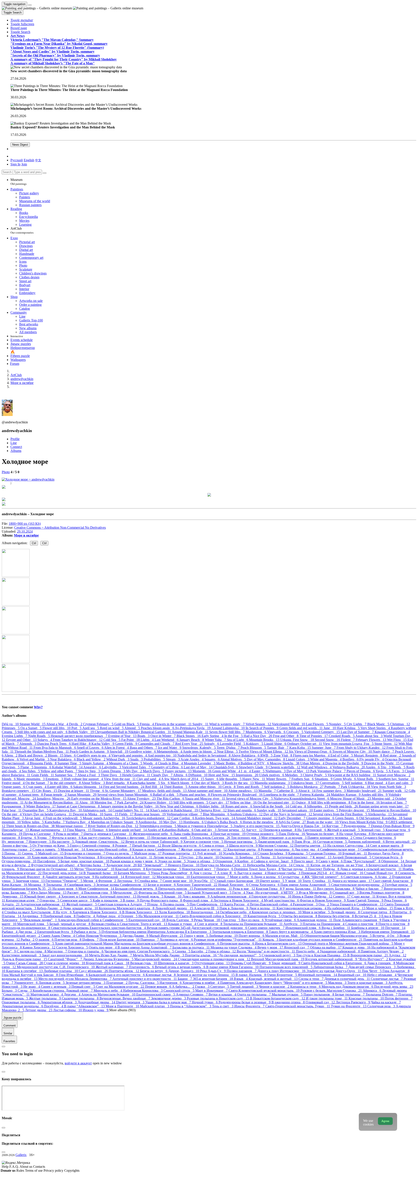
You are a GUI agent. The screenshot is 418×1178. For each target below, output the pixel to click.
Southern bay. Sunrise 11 (396, 779)
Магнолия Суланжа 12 (276, 845)
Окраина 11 (229, 857)
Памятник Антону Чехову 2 (382, 951)
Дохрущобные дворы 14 (97, 1002)
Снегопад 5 (220, 986)
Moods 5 (398, 767)
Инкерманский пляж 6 (303, 928)
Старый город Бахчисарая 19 (237, 881)
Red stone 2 (392, 755)
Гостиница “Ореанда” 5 (64, 881)
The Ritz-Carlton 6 (171, 798)
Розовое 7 (123, 845)
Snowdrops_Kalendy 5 (199, 747)
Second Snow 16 (328, 740)
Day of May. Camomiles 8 (266, 759)
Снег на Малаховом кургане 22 (120, 986)
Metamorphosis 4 (170, 751)
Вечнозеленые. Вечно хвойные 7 (125, 998)
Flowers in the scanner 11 (173, 724)
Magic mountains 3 (31, 779)
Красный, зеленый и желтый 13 (273, 979)
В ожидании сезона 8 (288, 1002)
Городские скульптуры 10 (271, 896)
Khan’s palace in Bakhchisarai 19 (174, 810)
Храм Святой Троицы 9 (365, 900)
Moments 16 (202, 771)
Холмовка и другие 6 (177, 939)
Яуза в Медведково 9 (315, 892)
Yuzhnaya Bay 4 (78, 822)
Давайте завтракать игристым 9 (70, 877)
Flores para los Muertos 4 (311, 755)
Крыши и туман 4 (182, 924)
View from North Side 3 (388, 787)
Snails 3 (137, 759)
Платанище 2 (117, 982)
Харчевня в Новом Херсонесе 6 (97, 912)
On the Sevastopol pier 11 (277, 802)
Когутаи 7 (335, 826)
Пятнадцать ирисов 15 (176, 888)
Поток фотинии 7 (399, 998)
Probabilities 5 (155, 759)
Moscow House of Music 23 (351, 798)
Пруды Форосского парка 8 (161, 900)
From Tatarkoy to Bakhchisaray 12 (78, 740)
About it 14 (307, 791)
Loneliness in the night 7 (281, 794)
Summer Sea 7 (66, 775)
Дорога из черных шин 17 (352, 881)
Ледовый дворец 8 (346, 912)
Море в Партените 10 (123, 1006)
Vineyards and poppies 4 (129, 755)
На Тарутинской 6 (312, 830)
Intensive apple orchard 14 (128, 830)
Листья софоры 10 (68, 1010)
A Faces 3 (396, 771)
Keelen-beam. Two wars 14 (215, 818)
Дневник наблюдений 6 (367, 841)
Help (5, 1166)
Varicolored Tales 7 (136, 767)
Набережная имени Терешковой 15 (388, 932)
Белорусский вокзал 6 (386, 865)
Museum (18, 181)
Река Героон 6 (395, 900)
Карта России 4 (237, 904)
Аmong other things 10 (205, 787)
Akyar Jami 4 (35, 818)
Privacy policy (54, 1170)
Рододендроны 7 (357, 826)
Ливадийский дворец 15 (174, 908)
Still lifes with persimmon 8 (331, 802)
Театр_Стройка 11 (317, 881)
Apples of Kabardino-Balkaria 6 (170, 830)
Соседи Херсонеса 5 (72, 947)
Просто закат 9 (306, 861)
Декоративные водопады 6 (23, 1006)
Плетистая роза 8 (68, 939)
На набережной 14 (110, 877)
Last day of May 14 (198, 767)
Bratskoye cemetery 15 (19, 791)
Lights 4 (148, 740)
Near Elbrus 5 (228, 751)
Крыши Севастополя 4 (392, 732)
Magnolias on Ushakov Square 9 (114, 822)
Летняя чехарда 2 (167, 857)
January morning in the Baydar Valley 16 (130, 806)
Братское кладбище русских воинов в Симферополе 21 (321, 939)
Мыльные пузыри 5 (287, 994)
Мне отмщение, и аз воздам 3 (284, 838)
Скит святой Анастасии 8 (393, 881)
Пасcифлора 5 (49, 861)
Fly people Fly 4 (372, 759)
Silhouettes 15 (318, 806)
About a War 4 (57, 724)
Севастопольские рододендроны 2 (358, 885)
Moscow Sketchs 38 (285, 763)
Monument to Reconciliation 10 (393, 810)
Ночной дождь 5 (150, 896)
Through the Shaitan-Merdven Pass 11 (42, 751)
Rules (20, 1170)
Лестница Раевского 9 (353, 1002)
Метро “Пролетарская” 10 (94, 869)
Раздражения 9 (14, 806)
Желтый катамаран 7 (112, 967)
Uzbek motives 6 (272, 775)
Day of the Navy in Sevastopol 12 (288, 814)
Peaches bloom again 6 (158, 728)
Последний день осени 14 (62, 873)
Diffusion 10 (198, 775)
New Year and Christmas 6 (179, 806)
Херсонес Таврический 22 (197, 885)
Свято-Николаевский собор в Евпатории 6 (334, 963)
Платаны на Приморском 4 (324, 924)
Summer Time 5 (69, 763)
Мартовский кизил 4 (47, 994)
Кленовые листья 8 (161, 975)
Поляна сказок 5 (176, 904)
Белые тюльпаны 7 (350, 994)
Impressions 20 (247, 775)
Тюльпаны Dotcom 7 (382, 994)
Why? (38, 707)
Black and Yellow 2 (91, 759)
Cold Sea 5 (112, 740)
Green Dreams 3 (113, 771)
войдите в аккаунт (78, 1063)
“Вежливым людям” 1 (40, 920)
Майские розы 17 (148, 853)
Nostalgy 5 (338, 724)
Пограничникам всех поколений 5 (286, 967)
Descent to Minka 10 (88, 814)
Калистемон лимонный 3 (22, 955)
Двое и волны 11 (262, 908)
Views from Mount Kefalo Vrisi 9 (363, 822)
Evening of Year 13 (122, 736)
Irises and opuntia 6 (242, 810)
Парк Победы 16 (292, 834)
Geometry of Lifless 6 (167, 767)
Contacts (39, 1166)
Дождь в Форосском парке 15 (25, 959)
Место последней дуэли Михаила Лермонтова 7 (75, 979)
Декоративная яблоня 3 (59, 1002)
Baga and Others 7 (144, 747)
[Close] (44, 173)
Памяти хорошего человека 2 (330, 838)
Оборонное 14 (393, 861)
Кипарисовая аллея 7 (23, 900)
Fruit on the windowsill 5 (64, 818)
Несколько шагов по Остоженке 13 (47, 869)
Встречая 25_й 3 (368, 916)
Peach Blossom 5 (254, 747)
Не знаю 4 (32, 986)
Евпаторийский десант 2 (21, 935)
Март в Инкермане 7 (212, 990)
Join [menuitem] (24, 164)
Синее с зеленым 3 (56, 986)
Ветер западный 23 (401, 841)
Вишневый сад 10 (352, 975)
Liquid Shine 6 (275, 744)
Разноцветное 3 (306, 904)
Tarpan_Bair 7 (278, 747)
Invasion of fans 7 (394, 802)
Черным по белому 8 (322, 834)
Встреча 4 (381, 935)
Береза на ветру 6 (154, 971)
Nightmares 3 (276, 771)
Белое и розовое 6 (162, 885)
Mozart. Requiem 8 (368, 755)
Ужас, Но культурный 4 (264, 892)
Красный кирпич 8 (130, 869)
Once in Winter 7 (163, 736)
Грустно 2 (190, 857)
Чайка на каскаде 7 (386, 1002)
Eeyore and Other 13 (21, 740)
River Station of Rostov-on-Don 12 (113, 826)
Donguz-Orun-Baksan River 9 (393, 826)
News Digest (20, 144)
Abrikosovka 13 (380, 814)
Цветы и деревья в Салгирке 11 (108, 834)
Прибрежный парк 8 (59, 916)
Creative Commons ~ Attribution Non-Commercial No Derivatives (60, 527)
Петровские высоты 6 (237, 943)
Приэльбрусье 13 (16, 830)
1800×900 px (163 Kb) (25, 523)
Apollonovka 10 (150, 822)
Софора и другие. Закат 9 (274, 861)
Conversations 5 (332, 783)
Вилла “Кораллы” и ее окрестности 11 (266, 951)
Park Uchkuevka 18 (356, 787)
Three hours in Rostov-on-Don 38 (31, 826)
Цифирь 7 (90, 939)
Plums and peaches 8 (195, 794)
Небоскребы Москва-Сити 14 (270, 865)
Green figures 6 (347, 818)
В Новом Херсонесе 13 (140, 912)
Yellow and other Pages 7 (59, 771)
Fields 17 (126, 814)
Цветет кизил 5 (272, 881)
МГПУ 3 (291, 892)
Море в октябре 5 (316, 912)
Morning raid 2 (383, 798)
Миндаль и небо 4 (108, 990)
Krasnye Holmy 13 (158, 802)
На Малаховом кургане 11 (159, 916)
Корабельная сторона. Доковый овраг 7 (63, 990)
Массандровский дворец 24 (156, 959)
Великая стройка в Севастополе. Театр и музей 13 (129, 924)
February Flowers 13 (371, 740)
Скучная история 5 (332, 841)
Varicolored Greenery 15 (322, 732)
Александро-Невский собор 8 (109, 849)
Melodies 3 (294, 775)
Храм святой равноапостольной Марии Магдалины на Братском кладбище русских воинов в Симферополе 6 (137, 943)
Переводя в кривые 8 (280, 830)
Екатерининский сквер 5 (156, 994)
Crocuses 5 (295, 732)
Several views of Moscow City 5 (250, 798)
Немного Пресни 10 (184, 865)
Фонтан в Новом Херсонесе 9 (323, 900)
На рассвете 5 (63, 841)
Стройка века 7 (150, 881)
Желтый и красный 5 (344, 830)
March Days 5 (154, 771)
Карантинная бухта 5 (264, 916)
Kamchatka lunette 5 (145, 783)
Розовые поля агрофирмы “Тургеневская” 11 (228, 939)
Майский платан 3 (155, 1006)
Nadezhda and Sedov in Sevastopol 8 (204, 755)
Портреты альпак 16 (201, 955)
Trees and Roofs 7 (250, 787)
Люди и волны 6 (267, 877)
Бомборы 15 (249, 857)
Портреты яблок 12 (124, 971)
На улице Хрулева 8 (355, 834)
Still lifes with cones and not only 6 (42, 732)
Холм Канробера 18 (175, 912)
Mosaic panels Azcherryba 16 (104, 818)
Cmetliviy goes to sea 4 (94, 755)
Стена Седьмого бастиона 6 (374, 838)
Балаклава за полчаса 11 (191, 947)
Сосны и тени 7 (311, 979)
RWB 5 (266, 755)
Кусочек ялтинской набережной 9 (331, 959)
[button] (21, 20)
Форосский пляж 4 (198, 900)
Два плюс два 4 (307, 849)
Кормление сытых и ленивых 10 (277, 912)
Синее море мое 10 (178, 881)
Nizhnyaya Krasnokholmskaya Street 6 (302, 798)
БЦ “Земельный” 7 (153, 865)
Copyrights (71, 1170)
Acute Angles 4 (192, 759)
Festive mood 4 (13, 783)
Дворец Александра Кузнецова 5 (108, 959)
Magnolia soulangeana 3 (273, 783)
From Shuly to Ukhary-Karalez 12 (361, 747)
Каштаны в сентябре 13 (25, 971)
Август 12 (254, 830)
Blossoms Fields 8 (43, 763)
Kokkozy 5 (255, 744)
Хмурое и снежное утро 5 (203, 841)
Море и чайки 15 (380, 908)
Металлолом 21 (125, 892)
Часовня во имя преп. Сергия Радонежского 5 (139, 951)
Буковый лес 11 (355, 853)
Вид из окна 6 (253, 920)
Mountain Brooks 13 (264, 740)
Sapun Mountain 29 (82, 794)
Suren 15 (111, 814)
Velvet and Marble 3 (35, 759)
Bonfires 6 (350, 759)
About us (26, 1166)
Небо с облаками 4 (382, 975)
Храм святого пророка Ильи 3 (337, 932)
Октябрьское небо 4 (236, 912)
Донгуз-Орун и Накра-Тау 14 (303, 826)
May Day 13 (173, 822)
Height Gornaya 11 (136, 775)
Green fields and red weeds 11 (301, 728)
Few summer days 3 (331, 791)
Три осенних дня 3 (246, 838)
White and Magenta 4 (326, 759)
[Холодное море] (28, 479)
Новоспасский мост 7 (199, 869)
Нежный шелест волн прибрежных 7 (79, 736)
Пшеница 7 (150, 939)
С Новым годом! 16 (348, 873)
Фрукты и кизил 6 (66, 838)
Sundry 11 (200, 724)
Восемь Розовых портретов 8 (381, 892)
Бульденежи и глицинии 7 (85, 853)
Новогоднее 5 (40, 841)
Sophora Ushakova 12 (246, 814)
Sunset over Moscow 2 (393, 775)
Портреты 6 (401, 912)
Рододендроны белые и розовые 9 (245, 1002)
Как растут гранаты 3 (98, 838)
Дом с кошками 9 (196, 896)
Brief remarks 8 (118, 783)
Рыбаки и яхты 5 (87, 932)
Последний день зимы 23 (393, 986)
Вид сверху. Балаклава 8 (336, 888)
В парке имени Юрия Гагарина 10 (233, 967)
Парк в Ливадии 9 (234, 908)
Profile (15, 439)
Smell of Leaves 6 (90, 747)
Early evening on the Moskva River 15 (99, 798)
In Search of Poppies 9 (262, 728)
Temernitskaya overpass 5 (158, 826)
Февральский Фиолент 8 (25, 877)
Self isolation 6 (356, 783)
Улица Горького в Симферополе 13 (357, 904)
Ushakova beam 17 (305, 783)
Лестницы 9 (127, 881)
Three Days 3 (111, 775)
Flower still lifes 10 (56, 728)
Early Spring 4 (213, 736)
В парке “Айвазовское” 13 (85, 1006)
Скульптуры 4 (292, 877)
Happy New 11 (254, 779)
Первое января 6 (158, 986)
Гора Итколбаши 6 (74, 975)
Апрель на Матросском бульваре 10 (108, 994)
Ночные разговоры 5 (241, 841)
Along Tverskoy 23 (142, 798)
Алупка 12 (397, 955)
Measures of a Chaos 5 (126, 763)
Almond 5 (132, 728)
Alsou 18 (86, 802)
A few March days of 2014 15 (183, 779)
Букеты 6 (29, 838)
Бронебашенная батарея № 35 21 (27, 888)
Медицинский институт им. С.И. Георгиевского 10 (56, 967)
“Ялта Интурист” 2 (373, 959)
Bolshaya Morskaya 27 (307, 787)
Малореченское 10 (17, 857)
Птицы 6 (155, 904)
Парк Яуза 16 (306, 841)
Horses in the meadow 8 (260, 822)
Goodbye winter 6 (143, 751)
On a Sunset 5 (31, 728)
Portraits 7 (332, 787)
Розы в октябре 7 (70, 834)
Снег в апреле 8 (210, 924)
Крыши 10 (173, 896)
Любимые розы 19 (224, 935)
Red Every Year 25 (189, 744)
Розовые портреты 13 (179, 853)
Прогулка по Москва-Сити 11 (223, 865)
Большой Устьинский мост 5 (209, 892)
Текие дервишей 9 (286, 963)
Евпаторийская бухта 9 (55, 932)
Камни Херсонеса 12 (39, 947)
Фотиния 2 (107, 881)
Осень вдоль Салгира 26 (211, 838)
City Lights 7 (357, 724)
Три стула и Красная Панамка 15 (321, 955)
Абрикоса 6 (372, 990)
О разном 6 (44, 939)
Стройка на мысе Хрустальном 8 (30, 912)
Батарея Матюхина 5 (134, 873)
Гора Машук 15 (79, 830)
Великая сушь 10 (144, 963)
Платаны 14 (12, 916)
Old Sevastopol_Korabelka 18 (381, 818)
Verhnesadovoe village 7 (185, 814)
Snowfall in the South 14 (271, 806)
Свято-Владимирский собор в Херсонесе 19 (214, 916)
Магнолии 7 (57, 951)
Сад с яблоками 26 (94, 971)
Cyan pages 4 (36, 787)
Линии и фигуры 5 (17, 845)
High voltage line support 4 (84, 779)
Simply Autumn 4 (95, 763)
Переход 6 (225, 869)
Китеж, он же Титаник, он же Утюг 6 (339, 865)
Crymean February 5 (98, 724)
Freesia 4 (147, 724)
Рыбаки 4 (10, 932)
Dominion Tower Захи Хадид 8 (257, 869)
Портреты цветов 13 (310, 845)
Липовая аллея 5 (52, 982)
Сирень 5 (30, 853)
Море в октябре (26, 535)
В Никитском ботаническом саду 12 (278, 998)
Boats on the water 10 (323, 822)
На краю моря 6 (65, 888)
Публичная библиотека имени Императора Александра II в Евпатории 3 (156, 932)
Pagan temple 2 (55, 794)
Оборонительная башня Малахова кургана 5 (338, 935)
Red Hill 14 (154, 787)
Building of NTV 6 (255, 763)
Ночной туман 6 (205, 1002)
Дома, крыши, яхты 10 (81, 908)
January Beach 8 (192, 740)
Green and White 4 (226, 771)
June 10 (330, 728)
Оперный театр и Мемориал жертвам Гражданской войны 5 (348, 943)
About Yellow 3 (93, 783)
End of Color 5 (342, 755)
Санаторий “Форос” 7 (65, 959)
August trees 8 (32, 794)
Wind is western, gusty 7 (227, 724)
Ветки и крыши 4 (223, 994)
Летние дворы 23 (39, 1010)
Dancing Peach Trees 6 (54, 744)
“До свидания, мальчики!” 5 (239, 955)
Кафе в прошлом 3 (108, 900)
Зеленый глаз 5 (373, 830)
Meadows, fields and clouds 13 (164, 791)
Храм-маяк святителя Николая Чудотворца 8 (66, 857)
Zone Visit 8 (283, 755)
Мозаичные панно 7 (72, 826)
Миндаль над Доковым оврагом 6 (348, 986)
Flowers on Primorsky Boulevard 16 (237, 794)
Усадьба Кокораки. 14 (240, 853)
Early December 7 (292, 818)
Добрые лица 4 (108, 916)
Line (13, 443)
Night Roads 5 (39, 736)
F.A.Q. (14, 1166)
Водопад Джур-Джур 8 (386, 853)
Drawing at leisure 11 (74, 791)
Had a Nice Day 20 (258, 736)
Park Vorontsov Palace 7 (328, 771)
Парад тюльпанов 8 (319, 994)
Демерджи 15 (13, 896)
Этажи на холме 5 (172, 861)
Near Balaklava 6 (63, 759)
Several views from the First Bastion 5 (340, 814)
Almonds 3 (28, 744)
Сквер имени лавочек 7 (266, 928)
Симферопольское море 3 (340, 849)
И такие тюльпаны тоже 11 (327, 998)
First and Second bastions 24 (124, 787)
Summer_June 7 (324, 747)
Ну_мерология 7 (15, 841)
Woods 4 (150, 763)
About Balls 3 (367, 779)
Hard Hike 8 (81, 744)
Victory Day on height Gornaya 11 (47, 814)
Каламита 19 (12, 834)
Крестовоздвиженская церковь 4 (301, 908)
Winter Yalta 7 (216, 740)
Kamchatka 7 (55, 822)
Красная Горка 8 (269, 888)
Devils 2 (76, 724)
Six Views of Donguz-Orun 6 (310, 751)
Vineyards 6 (276, 732)
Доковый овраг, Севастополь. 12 (100, 841)
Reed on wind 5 (112, 728)
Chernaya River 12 (213, 810)
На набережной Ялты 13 (346, 908)
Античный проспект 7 (295, 857)
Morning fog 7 (105, 802)
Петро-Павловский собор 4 (271, 904)
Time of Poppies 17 (314, 736)
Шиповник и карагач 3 (176, 963)
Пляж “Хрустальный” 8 (362, 861)
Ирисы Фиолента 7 (249, 1006)
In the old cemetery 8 (65, 783)
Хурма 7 (44, 838)
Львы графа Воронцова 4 (193, 834)
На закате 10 (209, 857)
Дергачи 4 (72, 994)
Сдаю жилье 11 (363, 896)
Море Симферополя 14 (96, 888)
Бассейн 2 (199, 951)
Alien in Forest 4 (117, 747)
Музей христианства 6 (282, 900)
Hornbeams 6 (193, 822)
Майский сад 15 (51, 853)
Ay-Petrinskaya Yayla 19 (193, 728)
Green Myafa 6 (345, 779)
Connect (16, 447)
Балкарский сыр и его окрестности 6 (117, 975)
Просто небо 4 (308, 951)
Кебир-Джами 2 (50, 908)
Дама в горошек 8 (381, 963)
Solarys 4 (45, 740)
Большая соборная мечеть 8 (136, 888)
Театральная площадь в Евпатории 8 (240, 932)
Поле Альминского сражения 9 (357, 920)
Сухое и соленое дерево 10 (65, 963)
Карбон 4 (245, 861)
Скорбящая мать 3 (81, 885)
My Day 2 (134, 771)
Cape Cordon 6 (183, 818)
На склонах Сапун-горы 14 (348, 845)
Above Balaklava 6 (245, 755)
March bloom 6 (182, 783)
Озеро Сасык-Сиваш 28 (25, 963)
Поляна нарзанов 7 (242, 971)
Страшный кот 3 (345, 892)
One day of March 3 (209, 783)
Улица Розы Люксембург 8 (172, 873)
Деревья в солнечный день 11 (347, 979)
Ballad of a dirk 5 (166, 794)
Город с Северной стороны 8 (92, 845)
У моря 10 (293, 881)
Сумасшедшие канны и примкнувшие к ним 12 (214, 959)
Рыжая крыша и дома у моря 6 (134, 861)
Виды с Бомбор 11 (336, 928)
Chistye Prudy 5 (315, 775)
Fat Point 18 (131, 740)
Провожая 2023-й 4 (316, 873)
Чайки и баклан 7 (369, 888)
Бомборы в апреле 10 (368, 928)
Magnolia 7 (267, 791)
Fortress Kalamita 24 (315, 794)
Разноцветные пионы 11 (213, 888)
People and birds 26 (344, 806)
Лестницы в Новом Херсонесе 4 (238, 900)
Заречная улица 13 (31, 881)
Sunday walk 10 (269, 810)
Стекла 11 (301, 865)
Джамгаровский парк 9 (276, 841)
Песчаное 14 (395, 928)
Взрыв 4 (241, 979)
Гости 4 (239, 892)
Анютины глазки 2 (17, 849)
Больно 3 (10, 990)
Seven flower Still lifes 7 (227, 732)
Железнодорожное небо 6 (153, 834)
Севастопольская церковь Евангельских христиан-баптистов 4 (99, 928)
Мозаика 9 (37, 885)
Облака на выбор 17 (326, 947)
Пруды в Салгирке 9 (39, 834)
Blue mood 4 (378, 783)
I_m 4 (246, 771)
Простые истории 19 (229, 834)
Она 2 (324, 904)
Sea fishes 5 (31, 771)
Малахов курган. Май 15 (284, 935)
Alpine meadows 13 (243, 791)
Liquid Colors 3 (298, 759)
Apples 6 (373, 767)
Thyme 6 (97, 791)
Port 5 (76, 728)
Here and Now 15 (222, 775)
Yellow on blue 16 (244, 802)
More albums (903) (122, 1010)
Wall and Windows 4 (316, 767)
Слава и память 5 (46, 849)
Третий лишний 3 (244, 986)
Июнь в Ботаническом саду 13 (278, 943)
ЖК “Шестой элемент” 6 (324, 877)
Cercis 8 (229, 787)
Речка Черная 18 (207, 920)
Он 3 (394, 935)
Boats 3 (143, 736)
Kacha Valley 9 (103, 744)
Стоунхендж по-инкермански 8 (26, 928)
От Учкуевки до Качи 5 (51, 845)
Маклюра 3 (337, 982)
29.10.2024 (25, 531)
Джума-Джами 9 (135, 935)
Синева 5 (183, 951)
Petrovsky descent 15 (355, 810)
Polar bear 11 (12, 810)
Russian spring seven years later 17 (384, 806)
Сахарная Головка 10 (325, 853)
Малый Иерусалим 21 (166, 935)
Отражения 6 (226, 861)
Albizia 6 (180, 775)
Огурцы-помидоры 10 (19, 861)
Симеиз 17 (342, 896)
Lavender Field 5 (233, 744)
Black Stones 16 (189, 736)
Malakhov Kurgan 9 (346, 794)
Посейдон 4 (54, 1006)
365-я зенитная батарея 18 (213, 979)
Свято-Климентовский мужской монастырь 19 (264, 990)
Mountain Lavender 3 (200, 763)
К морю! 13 (322, 857)
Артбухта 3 (293, 924)
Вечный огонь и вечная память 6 (180, 967)
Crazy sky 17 (219, 802)
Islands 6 (9, 779)
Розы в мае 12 (244, 888)
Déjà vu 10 (11, 724)
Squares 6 (212, 759)
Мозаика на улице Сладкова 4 (234, 947)
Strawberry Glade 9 (253, 767)
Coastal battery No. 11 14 (131, 810)
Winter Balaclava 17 (41, 806)
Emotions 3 (55, 779)
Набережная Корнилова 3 (143, 990)
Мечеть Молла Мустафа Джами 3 (159, 955)
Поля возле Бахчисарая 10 (119, 939)
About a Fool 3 (89, 775)
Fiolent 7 (348, 740)
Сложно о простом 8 (361, 924)
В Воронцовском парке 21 (368, 955)
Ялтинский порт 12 (141, 877)
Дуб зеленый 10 (210, 853)
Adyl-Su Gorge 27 (292, 822)
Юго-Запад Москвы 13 (49, 892)
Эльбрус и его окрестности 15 (256, 826)
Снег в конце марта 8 (386, 845)
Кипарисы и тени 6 (306, 986)
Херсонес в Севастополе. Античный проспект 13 (99, 896)
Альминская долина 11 (315, 920)
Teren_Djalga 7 (229, 747)
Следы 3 (25, 990)
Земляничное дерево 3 (169, 998)
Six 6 (165, 783)
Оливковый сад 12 (321, 1002)
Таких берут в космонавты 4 (291, 932)
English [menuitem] (29, 160)
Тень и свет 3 (223, 1006)
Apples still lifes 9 (374, 794)
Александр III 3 (206, 908)
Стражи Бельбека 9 (272, 853)
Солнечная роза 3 (381, 1006)
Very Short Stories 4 (376, 728)
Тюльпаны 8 (56, 885)
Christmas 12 (400, 724)
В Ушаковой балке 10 (100, 873)
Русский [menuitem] (16, 160)
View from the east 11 (120, 779)
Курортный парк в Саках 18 (108, 963)
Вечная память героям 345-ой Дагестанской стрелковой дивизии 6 (197, 928)
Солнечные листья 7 (387, 979)
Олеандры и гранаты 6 (86, 951)
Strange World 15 (33, 724)
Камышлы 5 (298, 853)
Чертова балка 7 (93, 865)
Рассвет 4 (75, 892)
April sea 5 (91, 728)
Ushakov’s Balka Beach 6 (223, 822)
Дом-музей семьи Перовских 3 (372, 967)
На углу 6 (64, 912)
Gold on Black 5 (127, 724)
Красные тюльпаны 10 (367, 998)
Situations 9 (324, 779)
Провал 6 (100, 830)
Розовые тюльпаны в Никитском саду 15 (218, 998)
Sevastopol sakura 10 (298, 810)
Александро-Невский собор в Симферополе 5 (93, 920)
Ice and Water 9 (170, 747)
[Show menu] (30, 5)
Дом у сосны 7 (205, 873)
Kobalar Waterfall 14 (67, 767)
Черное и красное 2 (274, 986)
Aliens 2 (11, 755)
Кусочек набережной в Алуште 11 (126, 857)
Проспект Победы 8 (324, 869)
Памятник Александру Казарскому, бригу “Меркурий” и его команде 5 (274, 982)
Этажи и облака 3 (201, 861)
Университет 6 (26, 982)
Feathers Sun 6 (303, 779)
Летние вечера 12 (231, 830)
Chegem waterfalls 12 (284, 767)
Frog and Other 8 (286, 736)
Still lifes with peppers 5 (191, 802)
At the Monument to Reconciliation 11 (51, 802)
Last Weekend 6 (167, 740)
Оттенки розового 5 (262, 834)
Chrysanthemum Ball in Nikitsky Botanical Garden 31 (133, 732)
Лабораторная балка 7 (330, 967)
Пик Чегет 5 (372, 971)
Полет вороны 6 (252, 935)
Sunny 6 (212, 779)
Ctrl (34, 543)
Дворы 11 (268, 857)
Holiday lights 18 (212, 806)
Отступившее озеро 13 (212, 963)
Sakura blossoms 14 (88, 787)
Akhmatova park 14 (98, 810)
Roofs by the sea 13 (240, 783)
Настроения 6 (171, 982)
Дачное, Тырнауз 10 (184, 971)
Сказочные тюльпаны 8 (80, 998)
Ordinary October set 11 (305, 744)
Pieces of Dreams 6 (361, 771)
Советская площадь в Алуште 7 (122, 904)
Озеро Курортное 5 (282, 975)
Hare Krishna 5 (349, 728)
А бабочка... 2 (183, 986)
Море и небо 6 (242, 877)
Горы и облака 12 (222, 951)
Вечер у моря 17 (270, 947)
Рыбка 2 (28, 939)
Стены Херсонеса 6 (264, 885)
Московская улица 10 (174, 877)
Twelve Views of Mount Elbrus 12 (264, 751)
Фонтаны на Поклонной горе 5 (162, 892)
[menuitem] (38, 160)
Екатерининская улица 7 (210, 877)
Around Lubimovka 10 (228, 728)
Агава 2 (385, 877)
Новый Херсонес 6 (233, 885)
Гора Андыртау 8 (396, 971)
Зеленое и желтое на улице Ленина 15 (206, 975)
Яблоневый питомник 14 (318, 975)
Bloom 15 (56, 755)
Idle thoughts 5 (230, 779)
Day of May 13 (298, 771)
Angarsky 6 (92, 767)
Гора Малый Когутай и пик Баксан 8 (30, 975)
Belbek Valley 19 (81, 732)
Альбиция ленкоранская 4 (230, 896)
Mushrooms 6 (256, 732)
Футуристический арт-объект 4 (55, 865)
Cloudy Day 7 (162, 775)
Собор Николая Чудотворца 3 (99, 935)
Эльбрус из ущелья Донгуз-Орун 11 (334, 971)
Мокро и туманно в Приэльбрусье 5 (205, 826)
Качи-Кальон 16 (15, 885)
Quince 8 (303, 802)
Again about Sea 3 (369, 736)
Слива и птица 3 (215, 845)
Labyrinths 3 (112, 767)
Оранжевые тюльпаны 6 (21, 1002)
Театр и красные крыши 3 (367, 982)
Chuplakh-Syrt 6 (226, 767)
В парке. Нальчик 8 (251, 975)
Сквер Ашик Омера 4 (58, 935)
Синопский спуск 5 (179, 990)
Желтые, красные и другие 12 (204, 849)
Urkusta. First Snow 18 (297, 740)
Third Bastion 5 (176, 787)
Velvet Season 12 (259, 724)
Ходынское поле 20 (122, 865)
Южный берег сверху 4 (42, 896)
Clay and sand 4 (149, 779)
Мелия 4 (90, 881)
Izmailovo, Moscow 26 (54, 798)
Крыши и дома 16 (356, 947)
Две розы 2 (27, 932)
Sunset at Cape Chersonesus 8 (79, 806)
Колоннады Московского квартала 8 (127, 908)
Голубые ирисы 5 (398, 885)
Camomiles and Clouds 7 (156, 744)
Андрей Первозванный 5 (352, 857)
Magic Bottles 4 (228, 763)
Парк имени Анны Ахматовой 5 (305, 885)
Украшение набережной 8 (340, 951)
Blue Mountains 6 (216, 814)
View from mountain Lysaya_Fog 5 (348, 744)
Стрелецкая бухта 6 (387, 857)
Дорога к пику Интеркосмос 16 (281, 971)
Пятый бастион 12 (147, 845)
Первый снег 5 (83, 986)
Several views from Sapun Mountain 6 (125, 794)
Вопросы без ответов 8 (336, 916)
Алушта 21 (11, 904)
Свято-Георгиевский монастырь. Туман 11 (298, 1006)
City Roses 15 (47, 791)
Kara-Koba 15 (300, 747)
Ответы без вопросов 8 (299, 916)
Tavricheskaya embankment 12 (148, 818)
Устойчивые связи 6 (281, 920)
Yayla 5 (382, 771)
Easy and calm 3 (400, 783)
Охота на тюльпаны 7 (254, 994)
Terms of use (34, 1170)
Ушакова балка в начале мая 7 (168, 1002)
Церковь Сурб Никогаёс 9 (251, 963)
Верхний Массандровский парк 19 (278, 959)
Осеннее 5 (129, 916)
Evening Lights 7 (15, 736)
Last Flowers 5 (317, 724)
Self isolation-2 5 (277, 787)
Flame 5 (27, 767)
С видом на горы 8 (32, 951)
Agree (385, 1121)
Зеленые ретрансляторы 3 (86, 982)
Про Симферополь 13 (207, 904)
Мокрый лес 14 (73, 849)
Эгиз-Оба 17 (203, 881)
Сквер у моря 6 (331, 861)
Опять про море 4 (103, 947)
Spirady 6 (212, 744)
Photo (6, 472)
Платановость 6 (142, 967)
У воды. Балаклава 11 (300, 888)
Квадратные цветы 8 (244, 849)
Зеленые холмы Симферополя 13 (122, 885)
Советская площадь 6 (361, 877)
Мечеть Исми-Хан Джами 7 (111, 955)
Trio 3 (386, 767)
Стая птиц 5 (231, 920)
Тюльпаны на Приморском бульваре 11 (253, 924)
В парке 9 (131, 900)
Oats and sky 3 (205, 830)
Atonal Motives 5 (233, 759)
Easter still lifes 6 (60, 787)
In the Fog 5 (234, 736)
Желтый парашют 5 (82, 904)
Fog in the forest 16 (366, 802)
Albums (15, 451)
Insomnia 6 (43, 767)
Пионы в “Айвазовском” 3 (191, 1006)
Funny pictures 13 (178, 771)
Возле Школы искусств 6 (182, 845)
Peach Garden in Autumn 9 (90, 751)
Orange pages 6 (14, 787)
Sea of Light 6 (238, 740)
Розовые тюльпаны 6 (278, 849)
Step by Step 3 (89, 771)
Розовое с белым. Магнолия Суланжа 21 (331, 990)
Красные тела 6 (398, 830)
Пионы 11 (13, 853)
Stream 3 (173, 759)
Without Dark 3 (118, 759)
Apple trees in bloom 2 (200, 751)
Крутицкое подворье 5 (164, 869)
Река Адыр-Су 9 (213, 971)
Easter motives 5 (326, 810)
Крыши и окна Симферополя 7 (156, 849)
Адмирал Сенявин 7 (192, 994)
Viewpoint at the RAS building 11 (352, 775)
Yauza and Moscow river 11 (205, 798)
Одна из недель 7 (120, 853)
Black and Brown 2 (33, 755)
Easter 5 (258, 771)
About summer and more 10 (207, 791)
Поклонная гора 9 (98, 892)
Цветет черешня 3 (130, 1002)
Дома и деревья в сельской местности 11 (371, 869)
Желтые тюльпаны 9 (45, 998)
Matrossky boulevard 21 (365, 791)
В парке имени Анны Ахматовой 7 (145, 947)
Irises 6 (70, 755)
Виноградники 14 (205, 912)
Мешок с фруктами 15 (133, 838)
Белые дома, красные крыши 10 (85, 861)
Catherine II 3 (287, 791)
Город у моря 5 (196, 935)
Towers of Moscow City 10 (352, 751)
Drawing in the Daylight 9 (344, 763)
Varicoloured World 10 (289, 724)
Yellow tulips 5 (33, 822)
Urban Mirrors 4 (312, 763)
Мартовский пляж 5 (33, 924)
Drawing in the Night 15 (382, 763)
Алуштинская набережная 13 (43, 904)
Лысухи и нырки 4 (252, 873)
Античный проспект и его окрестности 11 (145, 979)
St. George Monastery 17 (123, 791)
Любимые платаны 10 (61, 971)
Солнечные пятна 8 (376, 912)
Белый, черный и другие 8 (70, 924)
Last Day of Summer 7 (358, 732)
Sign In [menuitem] (15, 164)
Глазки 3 (202, 986)
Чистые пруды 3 (294, 869)
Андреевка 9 (32, 916)
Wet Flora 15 (397, 740)
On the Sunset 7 (37, 783)
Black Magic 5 (378, 724)
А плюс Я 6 (227, 873)
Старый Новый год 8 (381, 873)
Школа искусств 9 (243, 845)
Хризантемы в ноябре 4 (201, 982)
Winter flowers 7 (279, 779)
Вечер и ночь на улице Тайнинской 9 (154, 841)
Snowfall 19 (119, 751)
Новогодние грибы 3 (284, 873)
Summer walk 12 (396, 791)
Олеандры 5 (50, 900)
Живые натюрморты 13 (48, 830)
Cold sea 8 (298, 806)
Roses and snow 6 (239, 806)
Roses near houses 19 (150, 814)
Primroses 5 (11, 728)
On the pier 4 (12, 814)
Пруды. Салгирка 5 (144, 982)
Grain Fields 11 (43, 775)
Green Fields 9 (126, 744)
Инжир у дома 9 (96, 1010)
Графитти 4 (86, 916)
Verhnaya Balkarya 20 (349, 767)
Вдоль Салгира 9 (180, 920)
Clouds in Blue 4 (171, 763)
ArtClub (22, 230)
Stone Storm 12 (386, 744)
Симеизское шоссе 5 (76, 900)
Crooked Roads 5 (342, 736)
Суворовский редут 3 (279, 955)
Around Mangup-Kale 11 (190, 732)
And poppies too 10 (162, 755)
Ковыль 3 (271, 939)
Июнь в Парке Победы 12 (312, 896)
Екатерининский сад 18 (147, 920)
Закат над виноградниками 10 (65, 955)
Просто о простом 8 (394, 924)
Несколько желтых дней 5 (171, 838)
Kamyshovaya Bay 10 (66, 810)
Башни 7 (185, 979)
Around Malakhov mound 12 (257, 818)
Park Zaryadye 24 (130, 802)
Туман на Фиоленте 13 (349, 1006)
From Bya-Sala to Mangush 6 (55, 747)
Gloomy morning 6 (320, 818)
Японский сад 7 (297, 947)
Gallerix (21, 1155)
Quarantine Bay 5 (35, 810)
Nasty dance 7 (384, 751)
